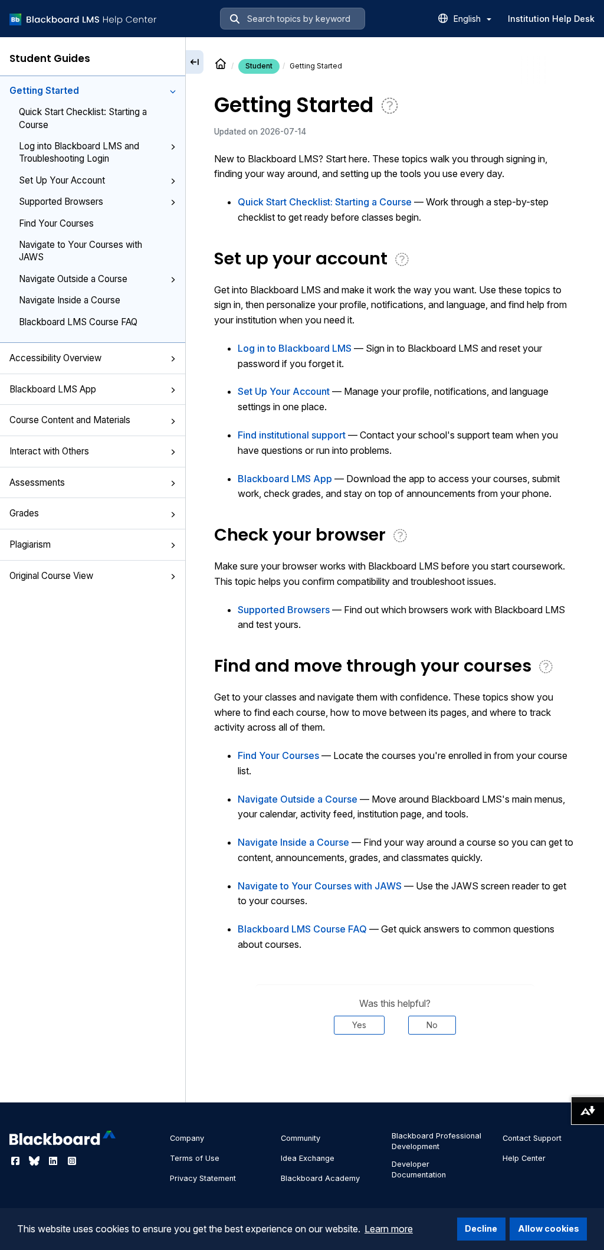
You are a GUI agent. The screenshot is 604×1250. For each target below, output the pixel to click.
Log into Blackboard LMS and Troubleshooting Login (79, 152)
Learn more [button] (389, 1229)
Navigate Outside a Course (73, 278)
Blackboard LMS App (52, 389)
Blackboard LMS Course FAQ (78, 322)
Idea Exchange (307, 1158)
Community (300, 1138)
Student (259, 65)
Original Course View (51, 575)
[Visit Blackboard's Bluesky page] (35, 1161)
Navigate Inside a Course (69, 300)
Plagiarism (30, 544)
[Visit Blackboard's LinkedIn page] (54, 1161)
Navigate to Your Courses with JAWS (80, 251)
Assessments (37, 482)
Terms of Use (194, 1158)
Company (187, 1138)
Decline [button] (481, 1228)
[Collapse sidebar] (194, 62)
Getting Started (44, 90)
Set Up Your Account (62, 180)
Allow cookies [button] (548, 1228)
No (432, 1025)
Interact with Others (49, 451)
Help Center (524, 1158)
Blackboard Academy (320, 1178)
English (468, 19)
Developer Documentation (419, 1169)
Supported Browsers (61, 201)
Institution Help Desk (551, 19)
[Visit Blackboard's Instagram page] (72, 1161)
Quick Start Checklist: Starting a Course (83, 118)
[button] (173, 91)
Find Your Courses (56, 223)
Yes (359, 1025)
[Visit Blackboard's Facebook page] (16, 1161)
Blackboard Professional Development (436, 1141)
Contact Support (532, 1138)
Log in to (295, 348)
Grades (24, 513)
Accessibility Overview (55, 358)
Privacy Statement (203, 1178)
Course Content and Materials (69, 420)
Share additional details (395, 1070)
